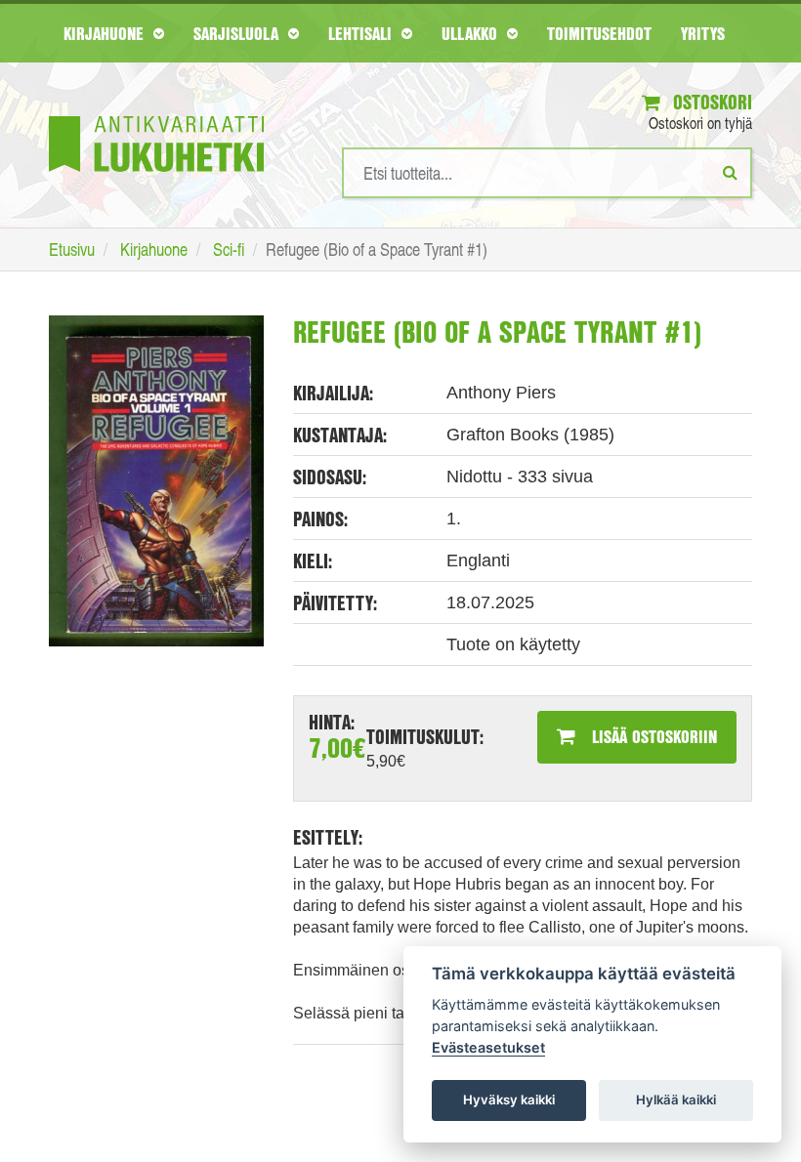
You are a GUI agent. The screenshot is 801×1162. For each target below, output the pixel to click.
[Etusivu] (156, 115)
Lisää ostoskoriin (652, 736)
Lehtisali (362, 33)
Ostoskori (710, 102)
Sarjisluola (238, 33)
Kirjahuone (105, 33)
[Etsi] (730, 172)
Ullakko (472, 33)
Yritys (703, 33)
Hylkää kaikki (676, 1099)
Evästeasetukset (488, 1047)
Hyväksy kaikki (509, 1099)
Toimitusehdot (599, 33)
